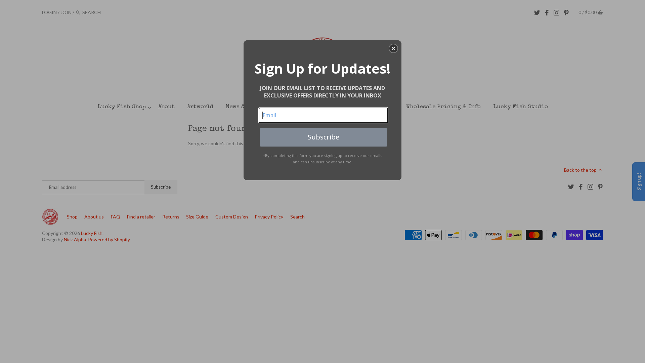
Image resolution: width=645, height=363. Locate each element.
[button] (393, 48)
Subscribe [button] (323, 137)
